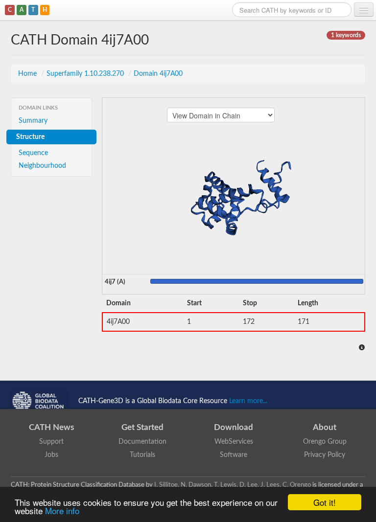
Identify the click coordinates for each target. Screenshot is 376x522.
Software (233, 455)
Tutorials (142, 455)
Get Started (142, 427)
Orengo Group (325, 441)
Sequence (33, 153)
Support (51, 441)
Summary (33, 120)
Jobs (51, 455)
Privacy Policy (324, 455)
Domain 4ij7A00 (158, 73)
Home (28, 73)
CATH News (51, 427)
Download (233, 427)
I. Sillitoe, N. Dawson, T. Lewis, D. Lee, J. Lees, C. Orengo (232, 485)
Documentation (142, 441)
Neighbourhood (42, 165)
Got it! (324, 502)
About (324, 427)
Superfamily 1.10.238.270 (86, 73)
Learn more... (248, 400)
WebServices (233, 441)
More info (62, 510)
